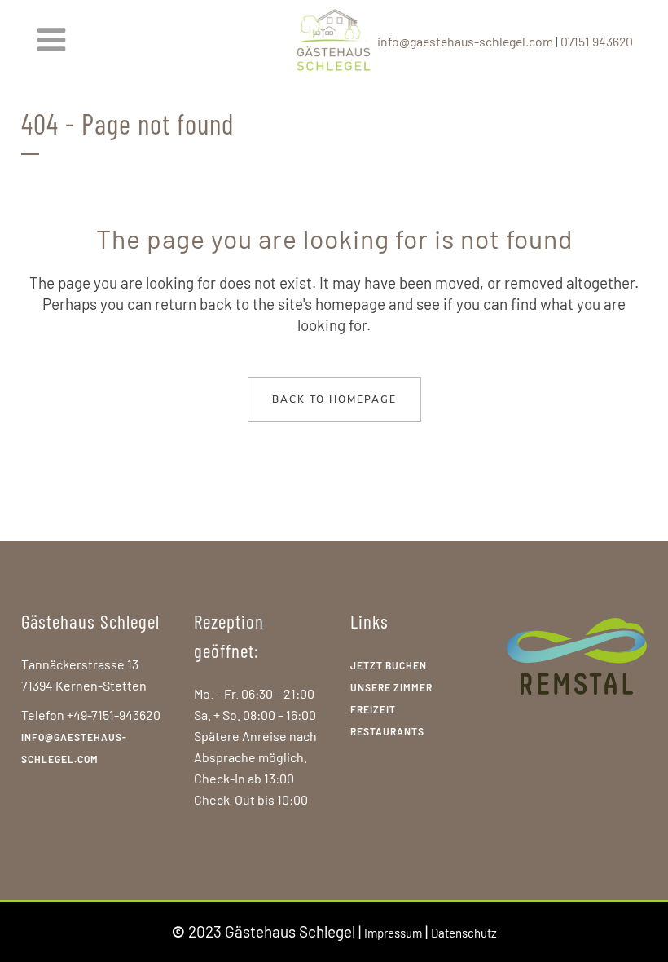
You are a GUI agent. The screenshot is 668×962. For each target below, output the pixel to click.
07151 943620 (596, 41)
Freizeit (373, 709)
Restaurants (387, 731)
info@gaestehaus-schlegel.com (465, 41)
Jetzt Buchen (388, 665)
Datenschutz (464, 932)
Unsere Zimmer (391, 687)
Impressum (393, 932)
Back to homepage (334, 399)
